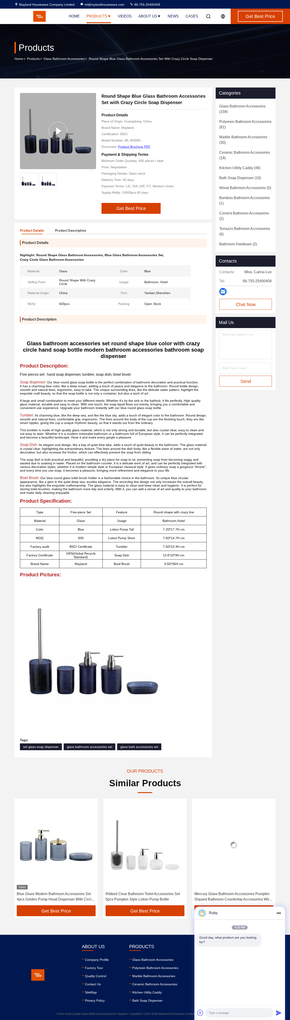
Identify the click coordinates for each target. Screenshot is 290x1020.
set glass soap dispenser (41, 747)
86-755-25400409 (146, 4)
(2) (244, 216)
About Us (147, 16)
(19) (244, 155)
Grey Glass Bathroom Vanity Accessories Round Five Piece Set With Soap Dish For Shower (242, 896)
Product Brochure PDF (134, 146)
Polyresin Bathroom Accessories (155, 968)
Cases (192, 16)
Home (74, 16)
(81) (245, 124)
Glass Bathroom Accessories (64, 59)
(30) (243, 139)
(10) (240, 178)
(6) (244, 231)
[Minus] (278, 913)
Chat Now (246, 304)
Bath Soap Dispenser (147, 1000)
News (173, 16)
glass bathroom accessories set (89, 747)
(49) (239, 168)
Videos (125, 16)
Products (97, 16)
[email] (223, 292)
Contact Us (93, 984)
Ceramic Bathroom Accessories (154, 984)
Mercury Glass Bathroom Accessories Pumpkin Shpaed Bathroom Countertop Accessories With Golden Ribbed (153, 897)
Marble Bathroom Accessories (153, 976)
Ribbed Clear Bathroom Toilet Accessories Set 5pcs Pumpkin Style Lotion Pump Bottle (63, 896)
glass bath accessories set (139, 747)
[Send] (278, 1013)
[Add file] (200, 1013)
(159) (242, 109)
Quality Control (95, 976)
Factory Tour (94, 968)
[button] (22, 853)
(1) (244, 200)
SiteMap (91, 992)
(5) (245, 188)
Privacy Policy (95, 1000)
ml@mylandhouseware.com (104, 4)
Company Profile (97, 960)
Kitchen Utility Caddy (147, 992)
